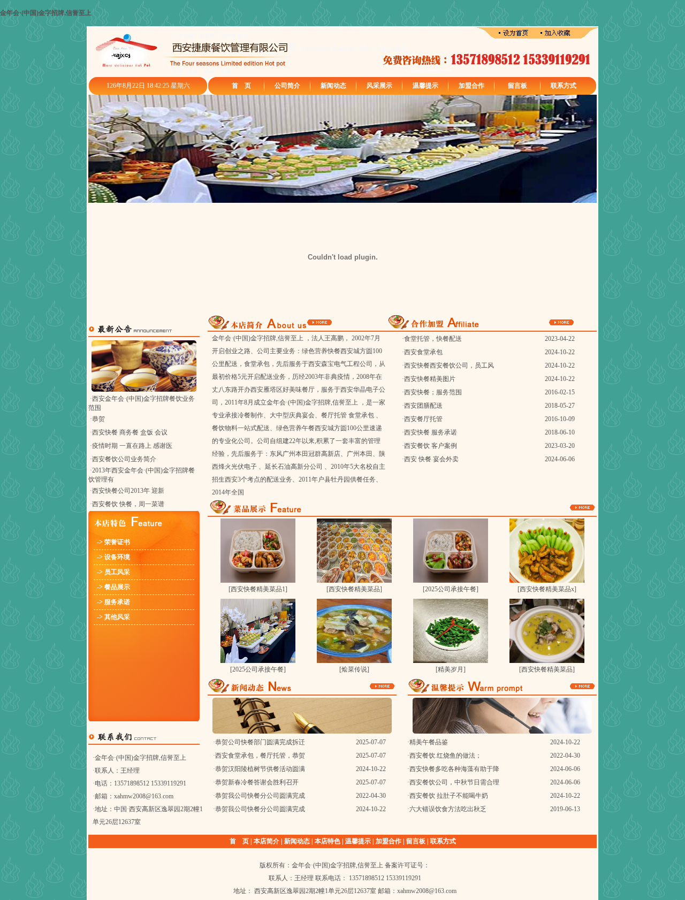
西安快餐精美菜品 (354, 589)
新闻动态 (333, 85)
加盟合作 (471, 85)
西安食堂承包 (423, 352)
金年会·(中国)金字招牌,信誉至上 (46, 13)
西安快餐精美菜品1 (258, 589)
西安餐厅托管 (423, 419)
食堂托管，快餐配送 (433, 338)
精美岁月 (450, 669)
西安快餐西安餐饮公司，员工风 (449, 365)
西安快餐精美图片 (429, 379)
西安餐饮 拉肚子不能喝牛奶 (448, 795)
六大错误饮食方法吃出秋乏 (447, 809)
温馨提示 (425, 85)
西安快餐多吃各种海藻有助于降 (454, 769)
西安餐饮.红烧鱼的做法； (445, 755)
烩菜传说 (354, 669)
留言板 (517, 85)
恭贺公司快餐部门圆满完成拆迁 (260, 742)
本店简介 (266, 841)
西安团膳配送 (423, 405)
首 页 (241, 85)
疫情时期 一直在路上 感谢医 (132, 445)
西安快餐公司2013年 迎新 (128, 490)
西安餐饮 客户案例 (430, 445)
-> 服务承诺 (112, 602)
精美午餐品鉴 (428, 742)
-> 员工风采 (112, 572)
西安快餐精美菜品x (547, 589)
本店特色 (327, 841)
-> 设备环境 (112, 557)
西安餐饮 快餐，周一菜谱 (128, 504)
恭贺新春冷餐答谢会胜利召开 (257, 782)
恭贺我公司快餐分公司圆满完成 (260, 795)
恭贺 (98, 419)
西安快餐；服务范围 (433, 392)
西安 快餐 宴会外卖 (431, 459)
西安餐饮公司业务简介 (124, 459)
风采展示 (379, 85)
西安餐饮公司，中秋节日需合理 (454, 782)
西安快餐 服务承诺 (430, 432)
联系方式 (563, 85)
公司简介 (287, 85)
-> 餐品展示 (112, 587)
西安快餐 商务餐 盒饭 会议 (130, 432)
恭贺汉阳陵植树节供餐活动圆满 (260, 769)
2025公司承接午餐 (450, 589)
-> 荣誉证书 (112, 542)
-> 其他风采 (112, 617)
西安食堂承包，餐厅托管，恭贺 (260, 755)
